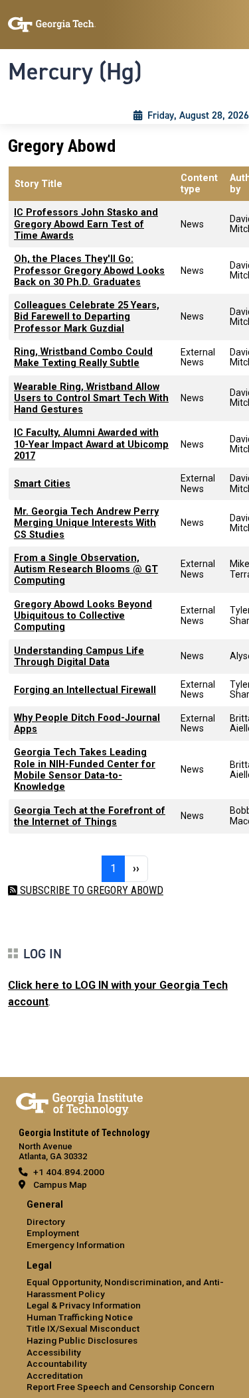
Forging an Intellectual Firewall (85, 690)
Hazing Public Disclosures (82, 1340)
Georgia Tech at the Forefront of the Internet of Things (89, 816)
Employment (53, 1233)
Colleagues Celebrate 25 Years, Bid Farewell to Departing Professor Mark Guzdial (86, 317)
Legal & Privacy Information (84, 1305)
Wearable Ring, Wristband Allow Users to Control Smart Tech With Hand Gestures (91, 398)
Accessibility (54, 1352)
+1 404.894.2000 (68, 1172)
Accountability (57, 1363)
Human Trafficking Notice (80, 1317)
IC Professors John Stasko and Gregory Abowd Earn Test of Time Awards (86, 224)
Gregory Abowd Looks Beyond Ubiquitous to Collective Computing (83, 616)
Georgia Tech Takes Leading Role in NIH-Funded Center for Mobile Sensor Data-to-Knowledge (84, 770)
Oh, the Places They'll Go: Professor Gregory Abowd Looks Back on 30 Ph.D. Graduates (89, 270)
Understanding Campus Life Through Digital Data (79, 656)
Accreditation (55, 1375)
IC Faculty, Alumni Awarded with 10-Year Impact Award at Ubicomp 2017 (91, 444)
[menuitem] (124, 1225)
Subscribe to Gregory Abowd (90, 890)
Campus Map (60, 1184)
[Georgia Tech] (79, 1101)
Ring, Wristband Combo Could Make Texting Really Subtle (83, 357)
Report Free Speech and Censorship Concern (120, 1386)
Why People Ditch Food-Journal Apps (87, 723)
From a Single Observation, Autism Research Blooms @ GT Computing (86, 569)
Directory (46, 1221)
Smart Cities (42, 483)
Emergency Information (76, 1244)
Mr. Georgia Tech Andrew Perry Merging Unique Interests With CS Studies (86, 523)
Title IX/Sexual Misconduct (83, 1328)
